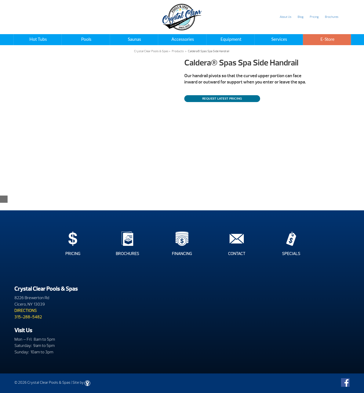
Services (279, 39)
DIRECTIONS (25, 310)
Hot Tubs (38, 39)
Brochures (331, 17)
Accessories (182, 39)
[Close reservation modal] (4, 199)
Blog (301, 17)
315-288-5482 (28, 317)
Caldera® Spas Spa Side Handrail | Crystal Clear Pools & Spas (182, 17)
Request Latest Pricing (222, 98)
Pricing (314, 17)
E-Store (327, 39)
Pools (86, 39)
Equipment (230, 39)
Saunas (134, 39)
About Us (285, 17)
